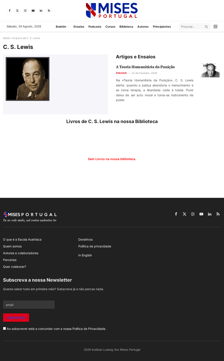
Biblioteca (126, 26)
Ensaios (79, 26)
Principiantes (162, 26)
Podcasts (94, 26)
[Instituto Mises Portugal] (112, 10)
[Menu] (215, 27)
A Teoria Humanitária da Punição (145, 66)
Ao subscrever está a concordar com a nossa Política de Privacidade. (56, 329)
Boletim (61, 26)
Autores (143, 26)
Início (6, 38)
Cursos (110, 26)
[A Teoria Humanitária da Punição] (210, 70)
